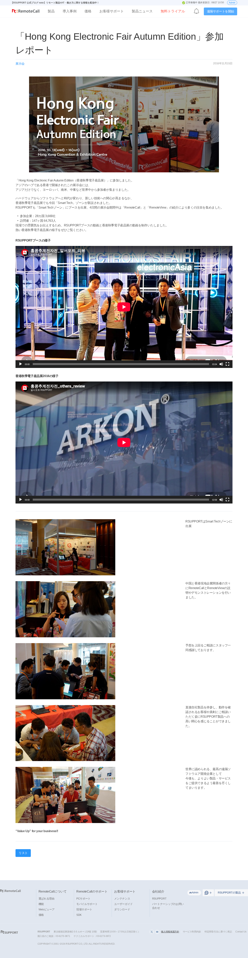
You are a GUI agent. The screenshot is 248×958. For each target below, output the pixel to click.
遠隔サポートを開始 (220, 11)
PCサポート (83, 898)
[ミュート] (221, 364)
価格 (87, 11)
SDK (79, 914)
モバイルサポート (87, 904)
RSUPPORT (159, 898)
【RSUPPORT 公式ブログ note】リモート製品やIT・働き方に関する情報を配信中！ (55, 2)
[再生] (20, 364)
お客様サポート (111, 11)
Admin (232, 2)
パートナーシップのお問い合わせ (168, 905)
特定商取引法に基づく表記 (218, 931)
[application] (124, 307)
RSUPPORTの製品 (229, 892)
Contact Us (240, 931)
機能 (41, 904)
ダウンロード (122, 909)
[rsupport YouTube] (157, 932)
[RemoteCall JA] (26, 12)
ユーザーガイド (123, 904)
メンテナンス (122, 898)
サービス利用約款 (192, 931)
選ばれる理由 (46, 898)
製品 (51, 11)
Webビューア (47, 909)
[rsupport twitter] (151, 932)
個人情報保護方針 (170, 931)
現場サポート (84, 909)
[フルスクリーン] (227, 364)
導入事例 (70, 11)
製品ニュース (142, 11)
